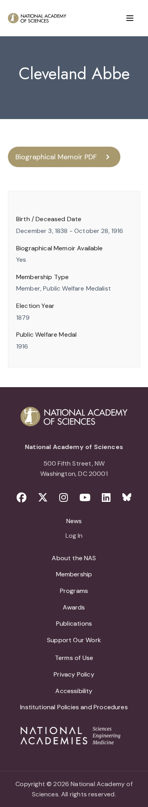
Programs (74, 591)
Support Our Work (74, 640)
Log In (74, 536)
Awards (74, 607)
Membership (74, 574)
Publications (74, 623)
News (74, 521)
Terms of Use (74, 658)
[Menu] (130, 18)
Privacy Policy (74, 674)
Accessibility (73, 691)
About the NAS (74, 558)
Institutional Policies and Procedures (74, 707)
